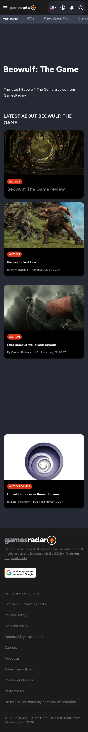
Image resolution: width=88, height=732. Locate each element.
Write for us (14, 691)
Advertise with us (19, 669)
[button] (80, 7)
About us (12, 658)
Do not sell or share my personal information (40, 702)
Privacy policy (15, 615)
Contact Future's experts (25, 604)
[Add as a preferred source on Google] (20, 573)
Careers (11, 647)
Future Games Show (56, 18)
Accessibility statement (24, 637)
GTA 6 (30, 18)
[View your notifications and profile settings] (71, 7)
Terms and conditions (22, 593)
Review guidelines (19, 680)
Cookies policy (16, 626)
